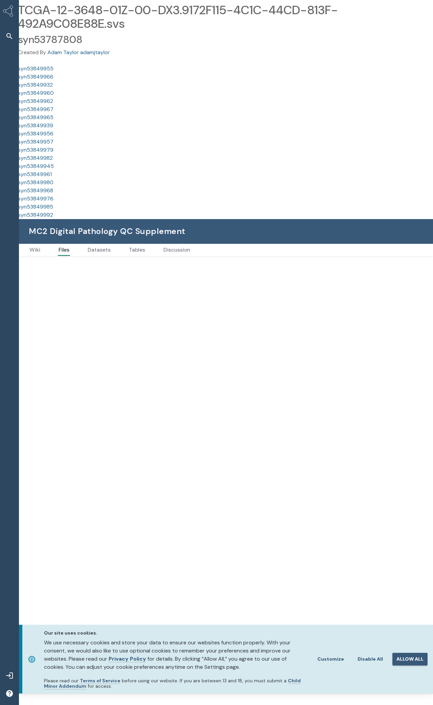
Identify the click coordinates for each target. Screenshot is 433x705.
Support (349, 231)
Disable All (370, 659)
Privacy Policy (127, 658)
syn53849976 (35, 198)
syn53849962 (35, 101)
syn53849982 (35, 158)
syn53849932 (35, 84)
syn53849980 (35, 182)
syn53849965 (35, 117)
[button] (9, 36)
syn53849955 (35, 68)
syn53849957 (35, 141)
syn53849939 (35, 125)
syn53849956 (35, 133)
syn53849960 (36, 93)
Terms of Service (100, 681)
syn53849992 (35, 214)
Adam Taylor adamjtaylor (78, 52)
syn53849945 (36, 166)
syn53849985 (35, 206)
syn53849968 (35, 190)
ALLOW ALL (410, 659)
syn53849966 (35, 76)
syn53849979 (35, 149)
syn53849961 (35, 174)
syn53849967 (35, 109)
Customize (330, 659)
